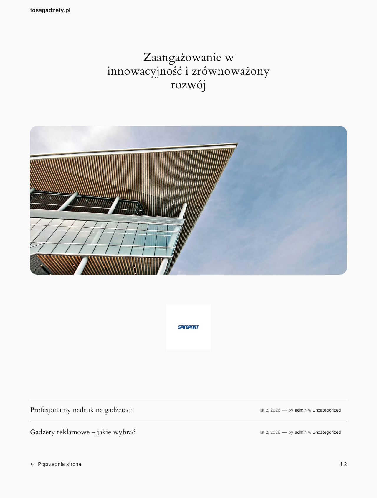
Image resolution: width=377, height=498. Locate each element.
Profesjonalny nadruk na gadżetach (82, 410)
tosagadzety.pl (50, 10)
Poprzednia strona (55, 464)
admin (301, 409)
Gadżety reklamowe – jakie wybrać (82, 432)
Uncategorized (326, 409)
